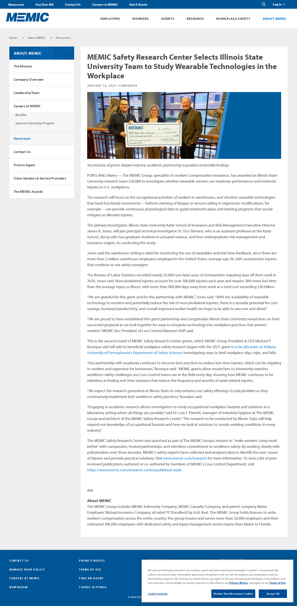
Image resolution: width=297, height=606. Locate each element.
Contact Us (73, 5)
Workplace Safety (233, 19)
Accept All (273, 593)
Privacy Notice (92, 560)
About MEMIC (275, 19)
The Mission (23, 66)
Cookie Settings (157, 593)
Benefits (21, 115)
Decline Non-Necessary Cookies (233, 593)
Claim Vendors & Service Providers (40, 178)
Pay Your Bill (44, 5)
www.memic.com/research (185, 458)
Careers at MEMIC (105, 5)
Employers (110, 19)
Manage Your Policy (27, 569)
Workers (140, 19)
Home (13, 37)
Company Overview (29, 79)
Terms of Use (90, 569)
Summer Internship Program (34, 123)
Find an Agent (24, 165)
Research (195, 19)
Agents (167, 19)
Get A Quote (138, 5)
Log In (277, 4)
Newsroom (16, 5)
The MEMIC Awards (28, 191)
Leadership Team (27, 93)
